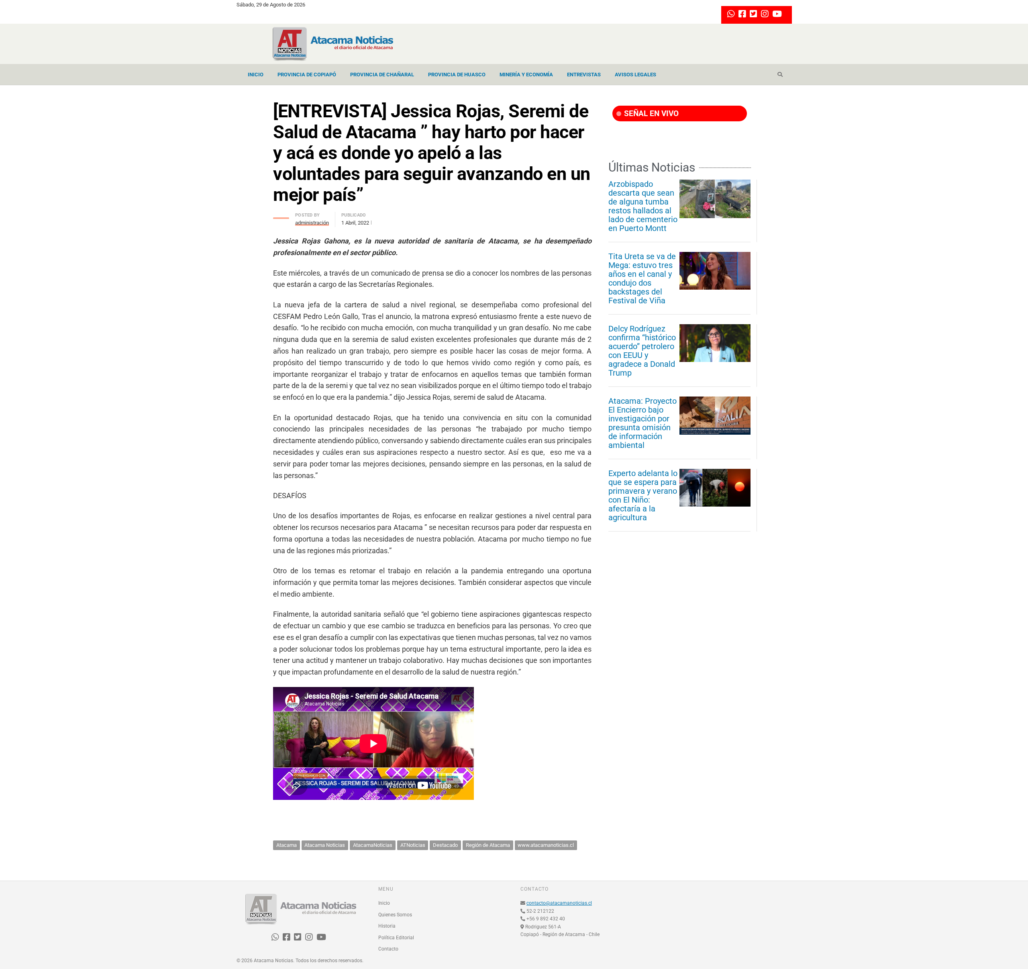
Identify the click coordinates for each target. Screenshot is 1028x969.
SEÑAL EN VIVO (650, 113)
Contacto (388, 949)
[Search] (780, 75)
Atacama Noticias (324, 845)
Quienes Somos (395, 915)
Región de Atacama (488, 845)
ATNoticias (412, 845)
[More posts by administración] (281, 216)
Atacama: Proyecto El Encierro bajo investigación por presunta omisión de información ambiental (642, 423)
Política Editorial (396, 937)
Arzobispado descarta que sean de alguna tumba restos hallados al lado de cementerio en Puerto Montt (642, 206)
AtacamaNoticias (372, 845)
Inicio (255, 75)
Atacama (286, 845)
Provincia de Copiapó (306, 75)
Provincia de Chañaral (382, 75)
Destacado (445, 845)
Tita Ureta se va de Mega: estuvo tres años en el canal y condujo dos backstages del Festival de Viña (642, 278)
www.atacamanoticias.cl (546, 845)
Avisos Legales (635, 75)
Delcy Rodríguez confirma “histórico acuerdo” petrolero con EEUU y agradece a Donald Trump (642, 350)
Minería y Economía (526, 75)
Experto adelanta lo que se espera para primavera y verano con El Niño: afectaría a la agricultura (642, 495)
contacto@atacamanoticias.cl (559, 903)
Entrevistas (584, 75)
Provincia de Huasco (456, 75)
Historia (387, 926)
